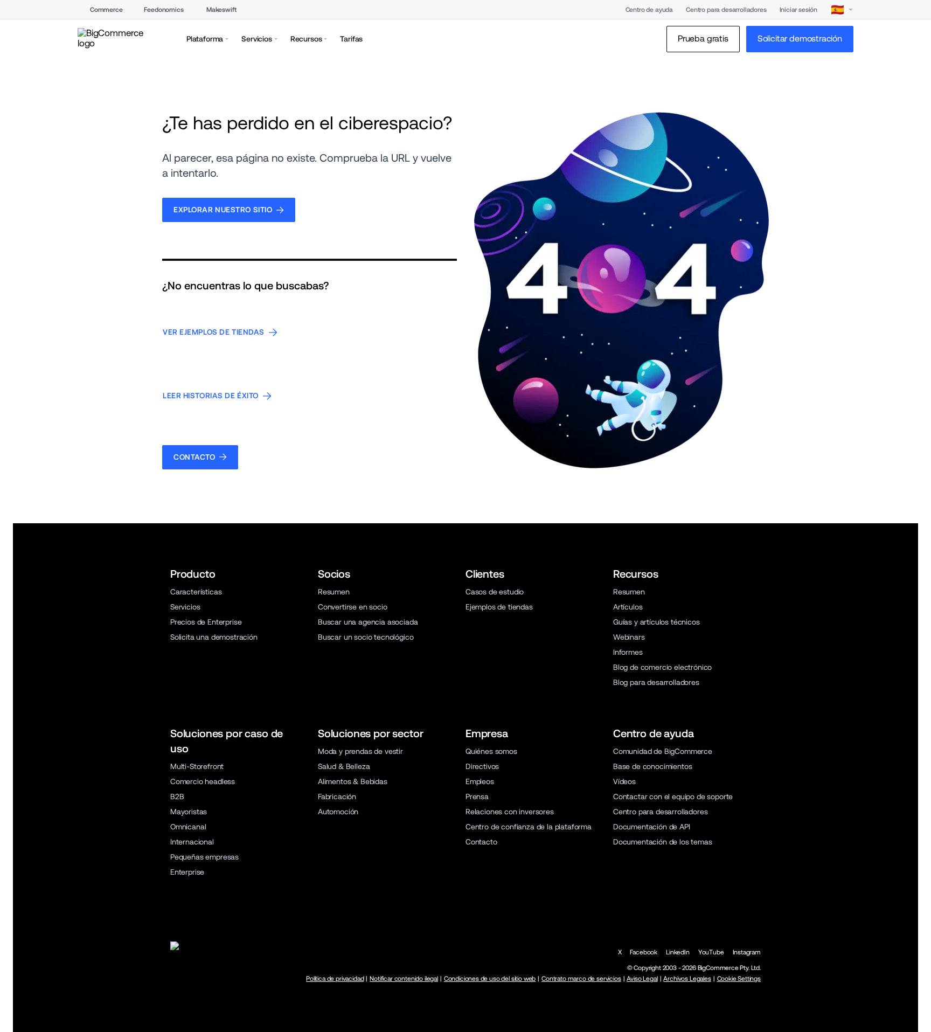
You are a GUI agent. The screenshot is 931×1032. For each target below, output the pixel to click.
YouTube (711, 952)
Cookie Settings (739, 978)
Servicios (185, 606)
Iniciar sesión (799, 9)
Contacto (481, 841)
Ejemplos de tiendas (499, 606)
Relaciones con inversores (510, 811)
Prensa (477, 796)
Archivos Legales (687, 978)
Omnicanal (188, 826)
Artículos (627, 606)
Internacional (192, 841)
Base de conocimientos (652, 766)
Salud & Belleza (344, 766)
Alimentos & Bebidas (352, 781)
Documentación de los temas (662, 841)
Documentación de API (651, 826)
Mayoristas (188, 811)
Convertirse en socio (352, 606)
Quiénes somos (491, 751)
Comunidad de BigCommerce (662, 751)
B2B (177, 796)
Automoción (338, 811)
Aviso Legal (642, 978)
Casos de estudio (495, 591)
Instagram (747, 952)
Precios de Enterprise (205, 622)
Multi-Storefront (197, 766)
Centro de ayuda (649, 9)
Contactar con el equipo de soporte (673, 796)
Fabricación (337, 796)
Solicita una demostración (214, 637)
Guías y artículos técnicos (656, 622)
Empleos (480, 781)
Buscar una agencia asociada (368, 622)
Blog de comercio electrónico (662, 667)
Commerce (106, 9)
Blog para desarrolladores (656, 682)
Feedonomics (163, 9)
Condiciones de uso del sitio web (490, 978)
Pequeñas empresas (204, 857)
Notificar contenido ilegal (404, 978)
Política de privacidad (335, 978)
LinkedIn (678, 952)
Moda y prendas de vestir (360, 751)
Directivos (482, 766)
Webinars (629, 637)
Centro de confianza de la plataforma (529, 826)
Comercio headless (202, 781)
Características (195, 591)
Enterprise (187, 872)
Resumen (334, 591)
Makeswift (221, 9)
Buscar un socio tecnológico (365, 637)
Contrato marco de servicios (581, 978)
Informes (628, 652)
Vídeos (624, 781)
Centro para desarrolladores (726, 9)
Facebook (643, 952)
